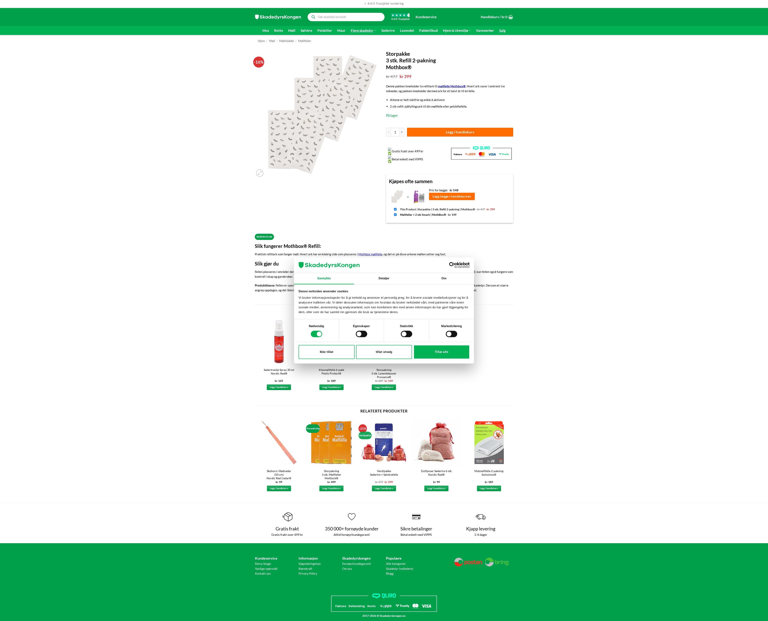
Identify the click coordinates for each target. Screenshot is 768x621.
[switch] (361, 334)
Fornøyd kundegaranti (356, 563)
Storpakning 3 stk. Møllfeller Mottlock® (331, 474)
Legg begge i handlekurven (452, 196)
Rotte (278, 31)
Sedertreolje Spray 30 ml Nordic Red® (279, 371)
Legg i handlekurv (460, 132)
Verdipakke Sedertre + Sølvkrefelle (384, 472)
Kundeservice (426, 17)
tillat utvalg (384, 351)
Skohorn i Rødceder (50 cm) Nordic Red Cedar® (279, 474)
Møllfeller (304, 41)
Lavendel (407, 31)
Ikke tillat (326, 351)
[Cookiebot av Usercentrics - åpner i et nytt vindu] (452, 265)
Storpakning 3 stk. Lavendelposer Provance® (383, 373)
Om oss (347, 568)
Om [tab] (443, 278)
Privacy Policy (308, 573)
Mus (265, 31)
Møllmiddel (286, 41)
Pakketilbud (428, 31)
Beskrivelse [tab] (264, 236)
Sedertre (388, 31)
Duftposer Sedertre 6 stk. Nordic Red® (436, 472)
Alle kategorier (396, 563)
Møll (291, 31)
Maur (341, 31)
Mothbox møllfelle (370, 254)
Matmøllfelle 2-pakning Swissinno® (488, 472)
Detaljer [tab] (384, 278)
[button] (497, 17)
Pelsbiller (324, 31)
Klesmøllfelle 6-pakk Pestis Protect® (331, 371)
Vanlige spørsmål (266, 568)
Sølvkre (306, 31)
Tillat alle (441, 351)
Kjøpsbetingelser (310, 563)
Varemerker (485, 31)
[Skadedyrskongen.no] (278, 17)
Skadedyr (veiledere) (399, 568)
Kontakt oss (263, 573)
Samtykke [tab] (324, 278)
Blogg (390, 573)
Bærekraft (305, 568)
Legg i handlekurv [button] (279, 387)
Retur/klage (263, 563)
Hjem (261, 41)
